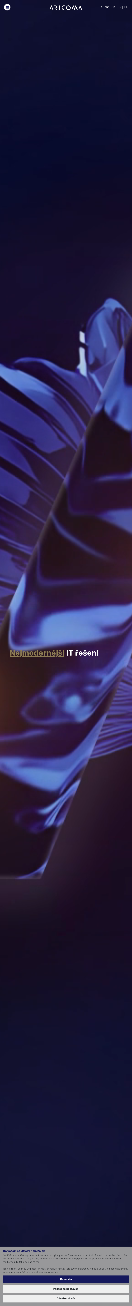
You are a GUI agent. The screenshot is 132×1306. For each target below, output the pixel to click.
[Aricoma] (66, 7)
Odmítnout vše (66, 1298)
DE (126, 7)
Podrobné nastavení (66, 1288)
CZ (107, 7)
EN (120, 7)
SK (113, 7)
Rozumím (66, 1279)
